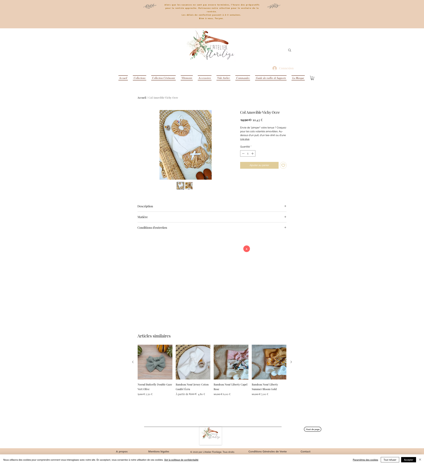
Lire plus (244, 139)
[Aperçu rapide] (155, 362)
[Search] (289, 50)
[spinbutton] (248, 153)
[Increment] (253, 153)
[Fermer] (420, 459)
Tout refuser (390, 459)
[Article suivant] (291, 362)
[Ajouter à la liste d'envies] (283, 165)
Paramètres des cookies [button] (365, 459)
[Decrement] (243, 153)
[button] (312, 78)
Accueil (141, 97)
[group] (212, 370)
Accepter (408, 459)
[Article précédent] (133, 362)
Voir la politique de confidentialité (181, 459)
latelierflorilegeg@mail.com (268, 439)
